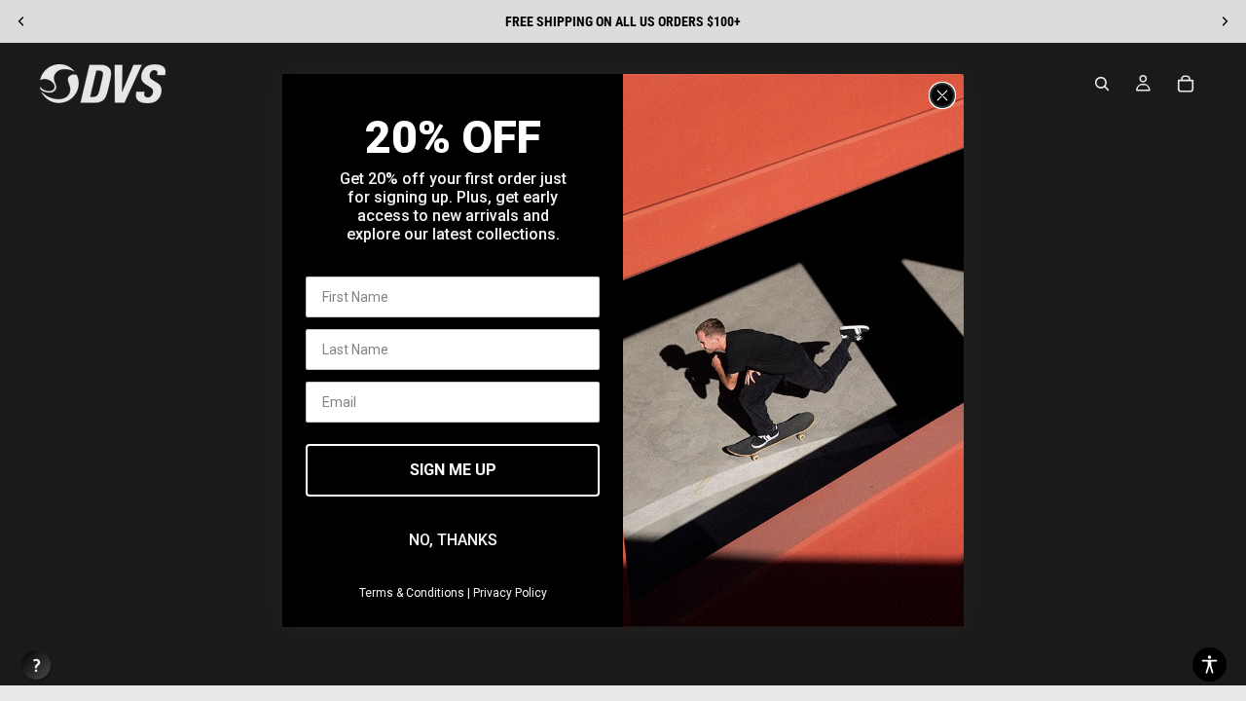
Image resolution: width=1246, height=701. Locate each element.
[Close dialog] (942, 95)
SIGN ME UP (453, 470)
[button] (1209, 664)
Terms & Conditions (411, 593)
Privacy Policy (510, 593)
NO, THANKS (453, 540)
